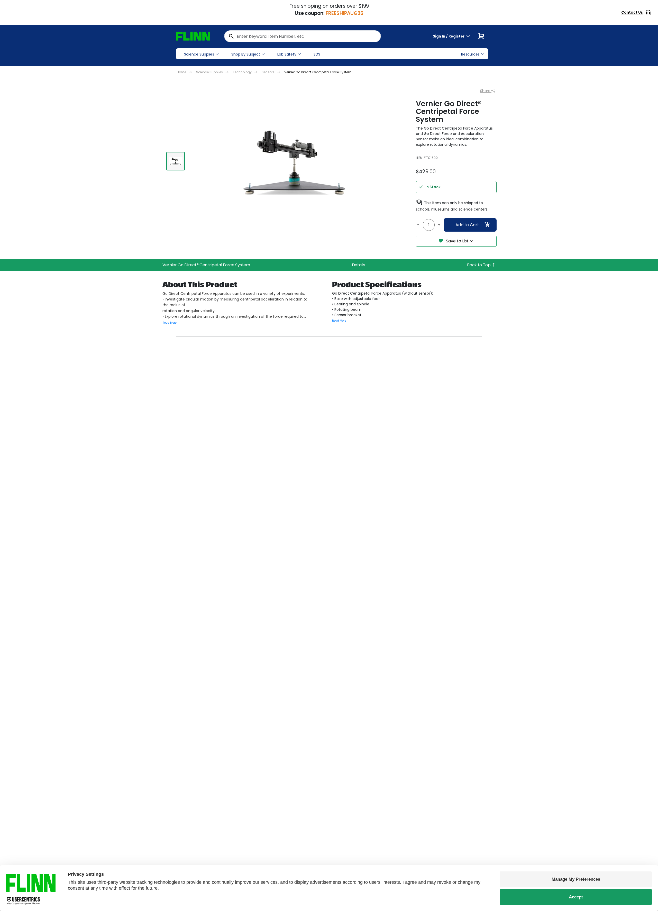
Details (358, 265)
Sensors (268, 72)
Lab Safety (286, 54)
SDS (317, 54)
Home (181, 72)
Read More (169, 323)
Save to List (457, 241)
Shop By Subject (245, 54)
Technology (242, 72)
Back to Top (479, 265)
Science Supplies (199, 54)
